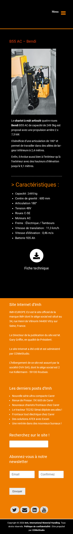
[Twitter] (14, 509)
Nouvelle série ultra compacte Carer (33, 395)
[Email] (25, 509)
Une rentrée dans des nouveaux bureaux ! (37, 423)
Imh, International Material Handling (42, 523)
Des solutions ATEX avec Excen (30, 419)
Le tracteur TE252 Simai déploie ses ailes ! (37, 409)
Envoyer (17, 491)
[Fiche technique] (36, 255)
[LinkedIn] (35, 509)
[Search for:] (28, 443)
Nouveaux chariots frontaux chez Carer (35, 405)
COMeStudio (21, 353)
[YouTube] (44, 509)
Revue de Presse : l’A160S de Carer (32, 400)
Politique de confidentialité (37, 526)
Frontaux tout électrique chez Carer (33, 414)
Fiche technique (36, 268)
